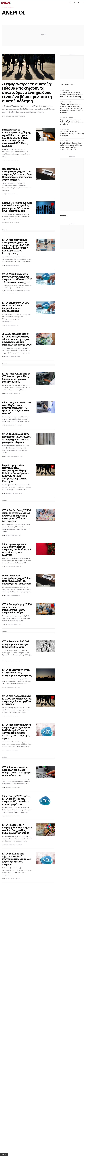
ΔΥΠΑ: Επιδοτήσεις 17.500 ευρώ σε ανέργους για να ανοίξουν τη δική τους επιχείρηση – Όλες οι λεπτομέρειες (16, 515)
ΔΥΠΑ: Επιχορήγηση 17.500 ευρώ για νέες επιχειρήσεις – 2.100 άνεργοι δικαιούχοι (17, 608)
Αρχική (4, 7)
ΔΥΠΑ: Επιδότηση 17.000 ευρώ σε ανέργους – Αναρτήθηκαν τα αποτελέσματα (15, 306)
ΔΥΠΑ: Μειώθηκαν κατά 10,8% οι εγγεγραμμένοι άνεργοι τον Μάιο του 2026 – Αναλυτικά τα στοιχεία (17, 278)
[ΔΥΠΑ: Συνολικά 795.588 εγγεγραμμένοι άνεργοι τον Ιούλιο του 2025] (45, 651)
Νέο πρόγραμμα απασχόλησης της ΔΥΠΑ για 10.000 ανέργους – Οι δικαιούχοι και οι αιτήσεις (17, 579)
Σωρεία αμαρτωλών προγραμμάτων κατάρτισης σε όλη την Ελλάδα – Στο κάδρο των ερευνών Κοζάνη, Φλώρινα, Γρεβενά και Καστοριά (15, 473)
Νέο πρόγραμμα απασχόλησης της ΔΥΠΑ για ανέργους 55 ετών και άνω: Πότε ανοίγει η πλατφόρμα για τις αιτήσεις (17, 174)
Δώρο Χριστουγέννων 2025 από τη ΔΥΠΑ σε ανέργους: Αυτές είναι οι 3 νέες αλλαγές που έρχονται (16, 549)
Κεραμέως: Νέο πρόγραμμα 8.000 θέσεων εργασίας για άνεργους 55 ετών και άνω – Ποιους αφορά (17, 206)
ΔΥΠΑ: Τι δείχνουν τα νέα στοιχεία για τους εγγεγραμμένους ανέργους (17, 672)
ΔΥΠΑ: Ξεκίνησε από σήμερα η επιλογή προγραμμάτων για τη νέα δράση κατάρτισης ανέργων (16, 859)
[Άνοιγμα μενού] (83, 3)
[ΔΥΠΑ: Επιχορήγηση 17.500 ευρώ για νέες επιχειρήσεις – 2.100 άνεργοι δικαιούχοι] (45, 614)
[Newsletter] (74, 3)
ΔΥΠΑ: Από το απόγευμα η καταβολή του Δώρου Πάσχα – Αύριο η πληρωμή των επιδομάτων (16, 771)
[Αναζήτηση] (70, 3)
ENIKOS (6, 2)
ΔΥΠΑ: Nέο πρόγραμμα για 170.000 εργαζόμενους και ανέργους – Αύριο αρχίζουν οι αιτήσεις (17, 700)
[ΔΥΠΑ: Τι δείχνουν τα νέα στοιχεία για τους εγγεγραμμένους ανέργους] (45, 678)
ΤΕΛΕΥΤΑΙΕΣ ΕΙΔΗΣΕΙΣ (67, 84)
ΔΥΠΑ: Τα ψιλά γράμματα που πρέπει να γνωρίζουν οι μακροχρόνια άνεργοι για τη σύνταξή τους (16, 438)
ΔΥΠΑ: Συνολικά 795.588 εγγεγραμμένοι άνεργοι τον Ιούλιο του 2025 (15, 644)
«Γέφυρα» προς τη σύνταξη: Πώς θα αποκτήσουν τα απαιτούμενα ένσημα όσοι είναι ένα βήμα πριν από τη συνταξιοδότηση (27, 92)
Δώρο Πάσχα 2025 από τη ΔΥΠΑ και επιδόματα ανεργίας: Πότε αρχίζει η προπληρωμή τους (16, 800)
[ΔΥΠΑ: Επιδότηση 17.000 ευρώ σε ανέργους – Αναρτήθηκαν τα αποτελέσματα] (45, 313)
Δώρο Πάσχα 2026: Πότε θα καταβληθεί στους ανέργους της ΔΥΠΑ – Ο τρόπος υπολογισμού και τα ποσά (17, 408)
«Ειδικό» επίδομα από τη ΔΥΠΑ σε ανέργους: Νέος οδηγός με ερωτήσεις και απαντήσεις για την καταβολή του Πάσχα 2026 (17, 339)
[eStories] (78, 3)
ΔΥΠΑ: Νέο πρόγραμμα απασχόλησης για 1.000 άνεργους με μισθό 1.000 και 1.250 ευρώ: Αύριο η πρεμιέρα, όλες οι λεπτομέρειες (15, 246)
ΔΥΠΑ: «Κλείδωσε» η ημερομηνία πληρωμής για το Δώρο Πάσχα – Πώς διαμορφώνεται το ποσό (17, 828)
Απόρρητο (4, 1154)
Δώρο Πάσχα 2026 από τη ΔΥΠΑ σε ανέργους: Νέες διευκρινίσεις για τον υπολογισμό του (16, 377)
